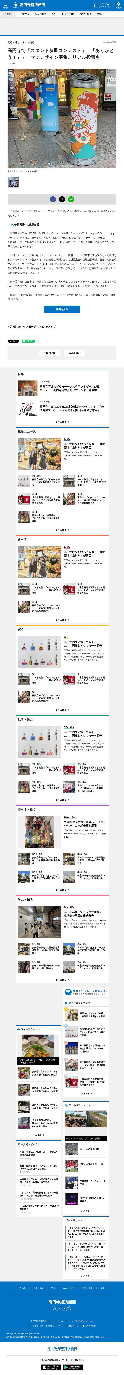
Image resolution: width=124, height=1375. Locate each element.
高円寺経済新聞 (29, 5)
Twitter (101, 5)
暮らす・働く (68, 13)
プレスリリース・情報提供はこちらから (76, 1321)
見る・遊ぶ (40, 13)
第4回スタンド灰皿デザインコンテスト (31, 326)
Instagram (107, 5)
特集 (99, 13)
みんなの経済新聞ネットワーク (62, 1349)
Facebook (94, 5)
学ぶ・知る (86, 13)
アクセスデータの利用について (47, 1326)
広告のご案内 (90, 1326)
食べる (25, 13)
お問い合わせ (72, 1326)
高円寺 (12, 64)
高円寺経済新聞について (43, 1321)
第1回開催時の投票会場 (26, 224)
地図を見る (62, 309)
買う (53, 13)
